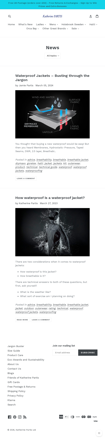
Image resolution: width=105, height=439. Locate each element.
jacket (48, 163)
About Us (13, 364)
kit (64, 163)
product (20, 167)
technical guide (48, 167)
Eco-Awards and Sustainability (26, 359)
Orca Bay (33, 28)
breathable (59, 159)
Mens (54, 24)
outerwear (74, 163)
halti (40, 163)
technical (31, 167)
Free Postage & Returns (21, 386)
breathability (43, 159)
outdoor (28, 308)
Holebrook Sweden (74, 24)
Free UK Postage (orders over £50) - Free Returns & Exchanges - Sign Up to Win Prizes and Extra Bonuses (52, 4)
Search (12, 404)
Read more (22, 320)
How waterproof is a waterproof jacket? (50, 198)
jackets (57, 163)
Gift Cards (14, 382)
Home (11, 24)
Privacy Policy (15, 395)
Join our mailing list (63, 345)
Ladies (41, 24)
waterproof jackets (26, 312)
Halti (94, 24)
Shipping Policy (16, 391)
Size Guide (14, 350)
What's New (25, 24)
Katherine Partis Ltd (26, 430)
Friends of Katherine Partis (23, 377)
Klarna (11, 400)
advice (31, 159)
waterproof (65, 167)
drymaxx (20, 163)
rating (52, 308)
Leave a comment (26, 178)
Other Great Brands (55, 28)
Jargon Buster (16, 346)
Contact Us (14, 368)
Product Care (15, 355)
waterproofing (33, 170)
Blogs (11, 373)
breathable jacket (77, 159)
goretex (31, 163)
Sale (76, 28)
